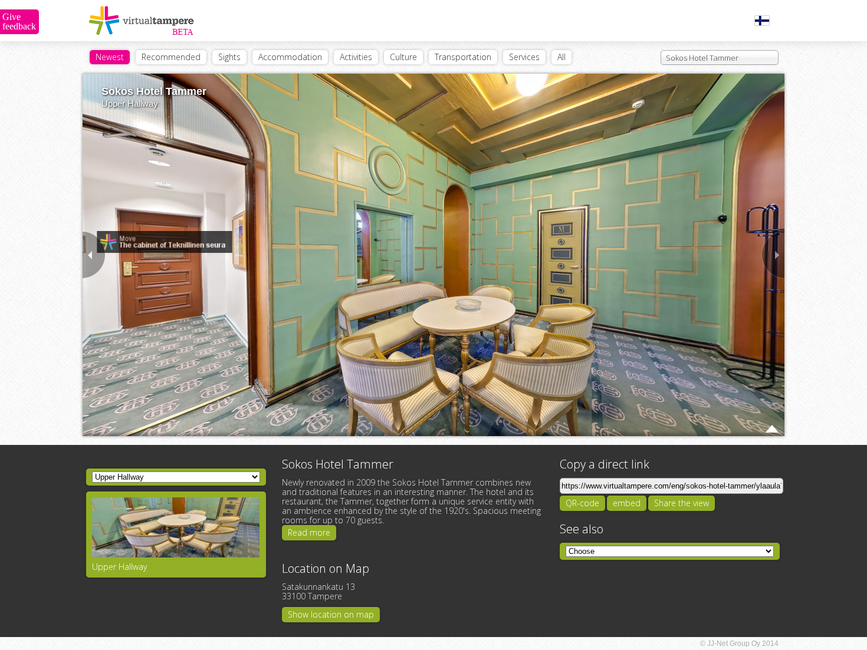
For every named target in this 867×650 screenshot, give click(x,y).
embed (627, 503)
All (561, 56)
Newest (110, 56)
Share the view (681, 503)
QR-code (582, 503)
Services (524, 56)
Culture (403, 56)
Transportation (463, 56)
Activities (356, 56)
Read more (309, 532)
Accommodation (290, 56)
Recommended (171, 56)
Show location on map (331, 614)
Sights (229, 56)
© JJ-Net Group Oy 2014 (739, 643)
